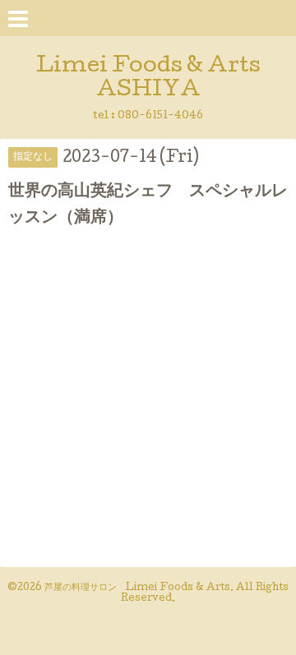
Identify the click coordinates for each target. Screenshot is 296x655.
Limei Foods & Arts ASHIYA (148, 79)
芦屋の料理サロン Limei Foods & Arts (137, 588)
